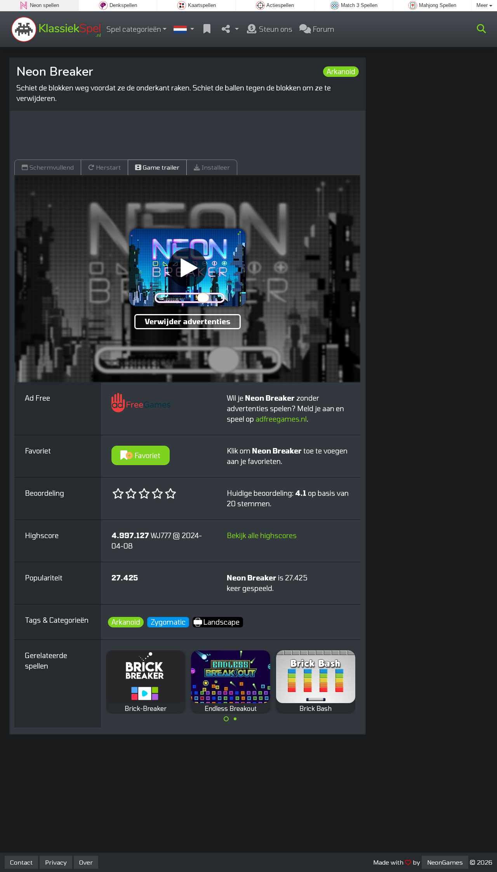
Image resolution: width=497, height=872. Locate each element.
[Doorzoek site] (481, 29)
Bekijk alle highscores (262, 535)
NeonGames (445, 862)
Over (86, 862)
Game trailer (160, 167)
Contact (21, 862)
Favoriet (146, 455)
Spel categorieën (133, 29)
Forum (322, 29)
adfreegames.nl (281, 419)
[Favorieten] (207, 29)
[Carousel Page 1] (226, 719)
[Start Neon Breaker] (187, 267)
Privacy (56, 862)
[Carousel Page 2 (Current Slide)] (235, 719)
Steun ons (274, 29)
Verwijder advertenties (187, 321)
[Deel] (229, 29)
